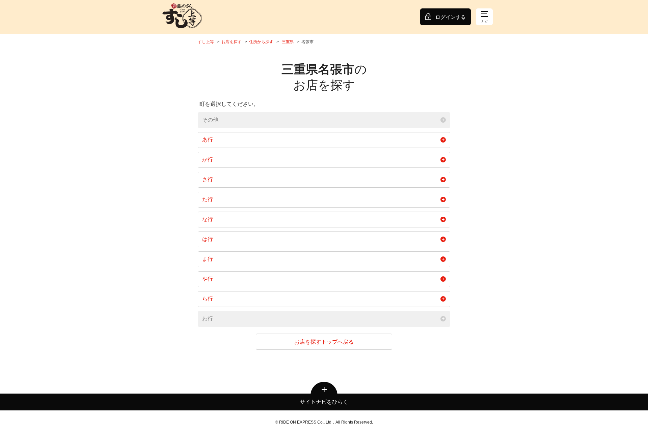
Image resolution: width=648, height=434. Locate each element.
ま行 (207, 259)
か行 (207, 159)
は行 (207, 239)
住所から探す (261, 41)
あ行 (207, 140)
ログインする (450, 17)
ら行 (207, 299)
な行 (207, 219)
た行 (207, 199)
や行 (207, 279)
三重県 (288, 41)
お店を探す (231, 41)
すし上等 (206, 41)
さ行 (207, 179)
